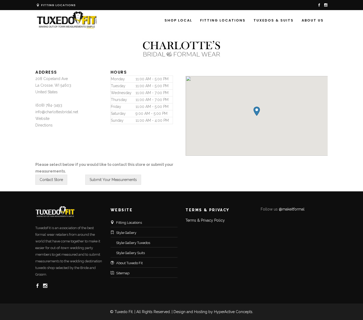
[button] (257, 111)
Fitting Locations (58, 5)
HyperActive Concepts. (233, 312)
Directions (44, 125)
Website (42, 118)
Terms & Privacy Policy (205, 220)
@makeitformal (292, 209)
